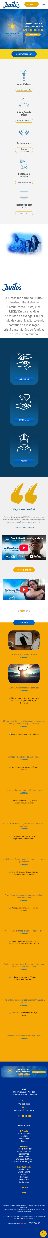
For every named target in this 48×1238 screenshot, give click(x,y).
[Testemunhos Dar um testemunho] (24, 126)
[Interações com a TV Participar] (24, 188)
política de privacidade (24, 1211)
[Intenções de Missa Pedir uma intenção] (24, 95)
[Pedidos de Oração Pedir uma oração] (24, 157)
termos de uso (38, 1209)
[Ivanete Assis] (24, 589)
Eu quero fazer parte (24, 53)
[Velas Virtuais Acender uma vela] (24, 67)
